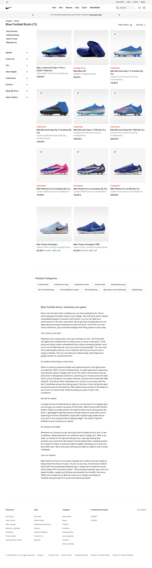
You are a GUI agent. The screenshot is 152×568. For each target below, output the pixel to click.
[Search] (117, 8)
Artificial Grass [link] (12, 35)
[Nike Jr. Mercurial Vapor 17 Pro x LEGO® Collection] (54, 47)
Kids (77, 8)
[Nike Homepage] (9, 7)
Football (9, 21)
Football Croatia (100, 284)
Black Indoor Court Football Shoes (115, 290)
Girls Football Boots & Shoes (69, 290)
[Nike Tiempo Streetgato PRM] (91, 224)
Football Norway (137, 290)
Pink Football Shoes (91, 290)
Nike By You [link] (11, 43)
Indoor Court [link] (11, 39)
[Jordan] (7, 2)
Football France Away (61, 284)
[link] (114, 34)
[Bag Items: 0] (144, 8)
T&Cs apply (93, 15)
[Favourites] (139, 8)
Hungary (143, 510)
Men (61, 8)
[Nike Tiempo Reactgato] (54, 224)
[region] (15, 66)
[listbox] (140, 24)
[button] (17, 52)
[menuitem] (130, 2)
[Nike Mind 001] (91, 47)
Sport (84, 8)
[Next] (119, 14)
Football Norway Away (118, 284)
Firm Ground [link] (11, 31)
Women (69, 8)
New (54, 8)
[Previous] (32, 14)
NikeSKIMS (95, 8)
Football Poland (43, 284)
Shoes (16, 21)
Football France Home (81, 284)
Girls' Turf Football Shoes (46, 290)
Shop (100, 15)
